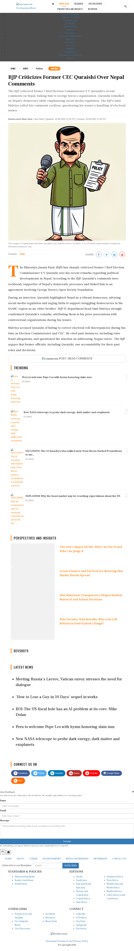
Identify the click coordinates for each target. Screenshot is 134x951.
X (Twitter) (81, 917)
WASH (70, 58)
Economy (70, 24)
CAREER (33, 858)
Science (70, 42)
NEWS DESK (64, 3)
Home (13, 68)
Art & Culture (70, 17)
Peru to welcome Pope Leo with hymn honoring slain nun (65, 726)
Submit (67, 841)
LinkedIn (58, 773)
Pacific (79, 876)
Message (4, 820)
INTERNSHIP (100, 858)
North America (114, 891)
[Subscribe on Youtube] (122, 255)
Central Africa (83, 898)
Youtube (93, 773)
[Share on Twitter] (106, 255)
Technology (70, 20)
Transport (70, 52)
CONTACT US (119, 858)
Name (3, 800)
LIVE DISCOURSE (95, 3)
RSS (20, 780)
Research (50, 917)
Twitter (40, 773)
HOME (8, 858)
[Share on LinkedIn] (114, 255)
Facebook (22, 773)
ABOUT (20, 858)
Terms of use (66, 941)
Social (70, 45)
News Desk (51, 921)
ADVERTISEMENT (51, 858)
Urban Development (70, 55)
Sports (70, 49)
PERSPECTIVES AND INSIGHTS (70, 9)
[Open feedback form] (8, 852)
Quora (76, 773)
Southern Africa (115, 876)
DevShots (50, 913)
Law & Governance (70, 36)
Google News (112, 773)
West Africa (112, 880)
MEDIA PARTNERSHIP (77, 858)
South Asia (81, 880)
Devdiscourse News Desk (20, 119)
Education (70, 27)
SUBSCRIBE (70, 865)
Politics (70, 33)
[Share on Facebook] (98, 255)
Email (3, 810)
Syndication (21, 883)
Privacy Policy (81, 941)
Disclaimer (51, 941)
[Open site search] (125, 6)
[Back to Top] (3, 852)
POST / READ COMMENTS (75, 358)
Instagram (81, 925)
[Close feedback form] (133, 791)
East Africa (81, 902)
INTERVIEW (92, 9)
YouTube (80, 921)
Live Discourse (22, 928)
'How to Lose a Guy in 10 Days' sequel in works (57, 696)
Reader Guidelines (24, 880)
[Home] (53, 3)
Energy (70, 30)
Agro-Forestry (70, 14)
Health (70, 39)
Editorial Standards (24, 876)
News (25, 68)
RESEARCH (78, 3)
